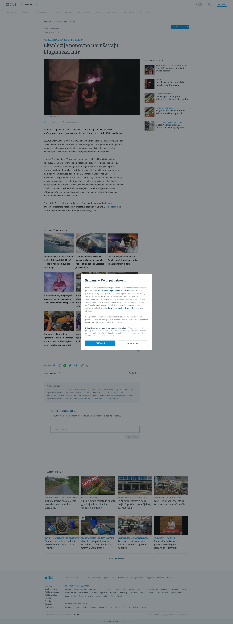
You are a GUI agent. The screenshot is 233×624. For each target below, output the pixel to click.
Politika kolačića (128, 290)
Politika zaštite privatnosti (109, 290)
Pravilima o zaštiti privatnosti (120, 308)
